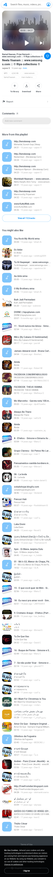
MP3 (5, 73)
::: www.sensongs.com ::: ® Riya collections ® (30, 73)
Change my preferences (13, 865)
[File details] (26, 144)
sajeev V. (6, 68)
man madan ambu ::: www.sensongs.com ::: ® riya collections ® (29, 77)
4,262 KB (15, 73)
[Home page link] (5, 4)
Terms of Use (26, 844)
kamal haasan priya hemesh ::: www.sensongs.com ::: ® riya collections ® (11, 77)
